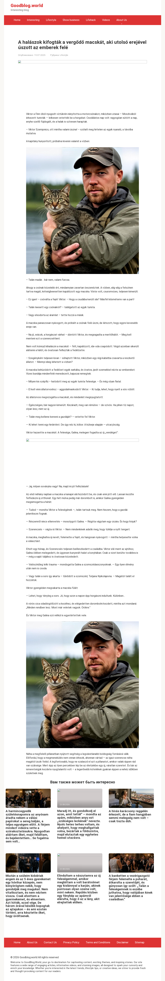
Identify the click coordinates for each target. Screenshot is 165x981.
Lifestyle (51, 19)
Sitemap (139, 942)
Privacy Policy (71, 942)
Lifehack (91, 19)
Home (17, 19)
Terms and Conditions (98, 942)
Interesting (33, 19)
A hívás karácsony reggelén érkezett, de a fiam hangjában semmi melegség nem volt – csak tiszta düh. (130, 816)
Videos (106, 19)
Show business (71, 19)
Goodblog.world (27, 5)
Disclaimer (122, 942)
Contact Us (50, 942)
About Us (121, 19)
